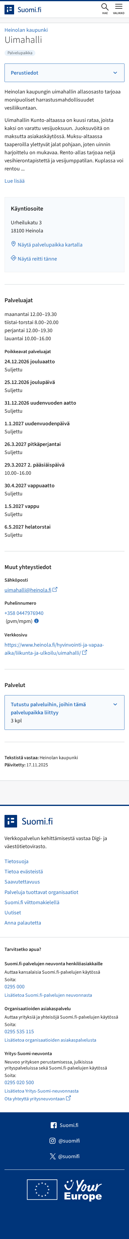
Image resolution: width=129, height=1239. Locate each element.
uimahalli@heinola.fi (30, 590)
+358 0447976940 (24, 613)
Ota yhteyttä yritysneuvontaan (44, 1099)
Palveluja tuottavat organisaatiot (41, 892)
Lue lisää (14, 181)
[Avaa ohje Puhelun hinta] (36, 620)
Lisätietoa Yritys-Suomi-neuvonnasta (41, 1091)
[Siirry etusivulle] (28, 9)
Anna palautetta (22, 923)
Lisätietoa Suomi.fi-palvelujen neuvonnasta (48, 995)
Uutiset (12, 912)
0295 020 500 (19, 1082)
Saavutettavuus (22, 882)
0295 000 (14, 986)
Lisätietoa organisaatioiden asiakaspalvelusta (50, 1040)
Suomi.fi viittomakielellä (31, 902)
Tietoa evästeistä (23, 871)
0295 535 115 (19, 1031)
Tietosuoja (16, 861)
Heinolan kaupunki (26, 30)
